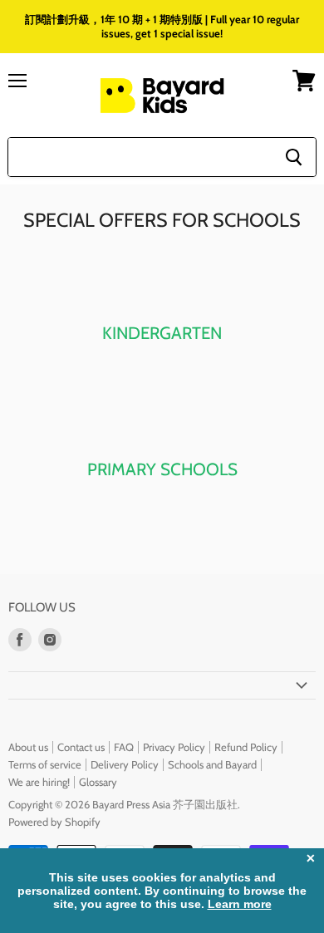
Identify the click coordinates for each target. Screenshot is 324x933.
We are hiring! (39, 781)
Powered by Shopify (54, 821)
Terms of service (44, 764)
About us (28, 747)
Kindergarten (162, 332)
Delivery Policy (125, 764)
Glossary (98, 781)
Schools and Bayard (212, 764)
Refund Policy (245, 747)
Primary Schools (162, 469)
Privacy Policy (174, 747)
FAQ (124, 747)
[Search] (294, 157)
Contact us (81, 747)
